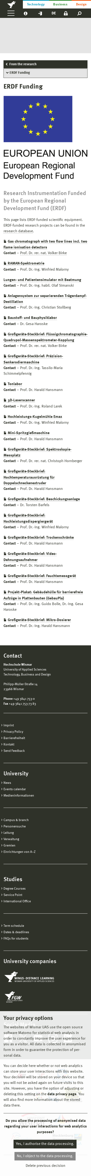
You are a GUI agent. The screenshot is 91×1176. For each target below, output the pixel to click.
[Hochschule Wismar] (11, 4)
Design (81, 4)
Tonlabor (15, 384)
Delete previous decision (45, 1166)
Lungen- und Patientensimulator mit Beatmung (42, 280)
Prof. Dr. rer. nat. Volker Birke (43, 253)
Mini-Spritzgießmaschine (28, 433)
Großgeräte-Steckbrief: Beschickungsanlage (44, 499)
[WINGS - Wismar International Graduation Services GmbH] (30, 977)
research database (18, 231)
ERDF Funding (20, 73)
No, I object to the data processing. (45, 1156)
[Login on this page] (66, 13)
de (54, 13)
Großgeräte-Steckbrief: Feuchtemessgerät (42, 576)
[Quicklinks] (40, 13)
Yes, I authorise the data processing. (45, 1144)
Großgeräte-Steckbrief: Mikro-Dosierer (39, 620)
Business (60, 4)
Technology (36, 4)
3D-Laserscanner (21, 400)
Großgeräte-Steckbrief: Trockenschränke (41, 538)
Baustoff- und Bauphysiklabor (32, 318)
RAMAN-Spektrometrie (26, 263)
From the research (23, 64)
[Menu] (10, 13)
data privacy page (61, 1094)
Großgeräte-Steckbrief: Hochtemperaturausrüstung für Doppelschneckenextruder (29, 477)
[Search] (80, 13)
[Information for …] (25, 13)
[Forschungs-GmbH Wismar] (25, 997)
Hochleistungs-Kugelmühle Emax (35, 417)
